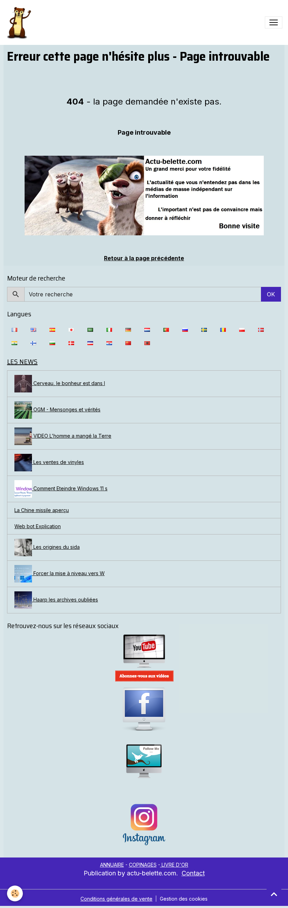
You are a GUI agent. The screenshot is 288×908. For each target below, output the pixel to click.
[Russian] (185, 329)
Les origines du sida (56, 547)
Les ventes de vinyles (58, 462)
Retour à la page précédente (144, 258)
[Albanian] (147, 342)
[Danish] (71, 342)
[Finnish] (33, 342)
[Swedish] (204, 329)
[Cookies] (15, 893)
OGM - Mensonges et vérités (66, 409)
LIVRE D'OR (174, 865)
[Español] (52, 329)
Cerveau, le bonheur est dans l (68, 383)
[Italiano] (109, 329)
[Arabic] (90, 329)
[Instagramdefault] (144, 824)
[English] (33, 329)
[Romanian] (223, 329)
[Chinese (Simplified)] (128, 342)
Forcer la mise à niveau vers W (68, 573)
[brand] (20, 22)
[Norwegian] (261, 329)
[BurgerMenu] (273, 22)
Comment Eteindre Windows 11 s (69, 488)
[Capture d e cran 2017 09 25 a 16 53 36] (144, 676)
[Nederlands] (147, 329)
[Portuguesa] (166, 329)
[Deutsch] (128, 329)
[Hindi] (14, 342)
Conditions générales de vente (116, 899)
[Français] (14, 329)
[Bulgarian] (52, 342)
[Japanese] (71, 329)
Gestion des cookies (184, 899)
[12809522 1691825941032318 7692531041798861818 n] (144, 195)
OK (271, 294)
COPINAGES (143, 865)
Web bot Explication (37, 526)
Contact (193, 873)
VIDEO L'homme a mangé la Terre (71, 436)
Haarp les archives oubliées (65, 600)
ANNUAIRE (112, 865)
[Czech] (90, 342)
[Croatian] (109, 342)
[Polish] (242, 329)
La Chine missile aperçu (41, 510)
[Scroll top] (274, 894)
